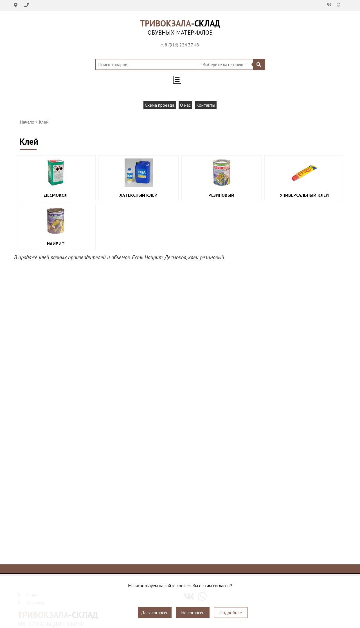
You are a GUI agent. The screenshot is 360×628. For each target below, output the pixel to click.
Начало (27, 122)
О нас (185, 105)
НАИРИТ (56, 243)
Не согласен (192, 612)
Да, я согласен (154, 612)
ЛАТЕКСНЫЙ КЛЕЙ (139, 195)
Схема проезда (159, 105)
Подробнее (230, 612)
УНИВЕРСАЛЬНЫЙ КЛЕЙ (304, 195)
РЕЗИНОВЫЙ (221, 195)
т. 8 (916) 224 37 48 (180, 45)
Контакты (205, 105)
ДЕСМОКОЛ (56, 195)
